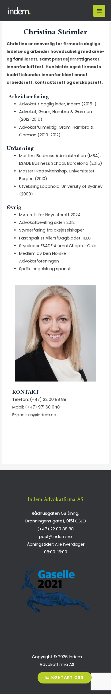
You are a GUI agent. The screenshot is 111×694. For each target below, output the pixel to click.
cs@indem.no (42, 415)
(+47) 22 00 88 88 (48, 399)
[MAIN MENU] (99, 11)
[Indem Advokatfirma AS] (20, 10)
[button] (65, 677)
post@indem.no (55, 536)
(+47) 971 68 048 (42, 407)
